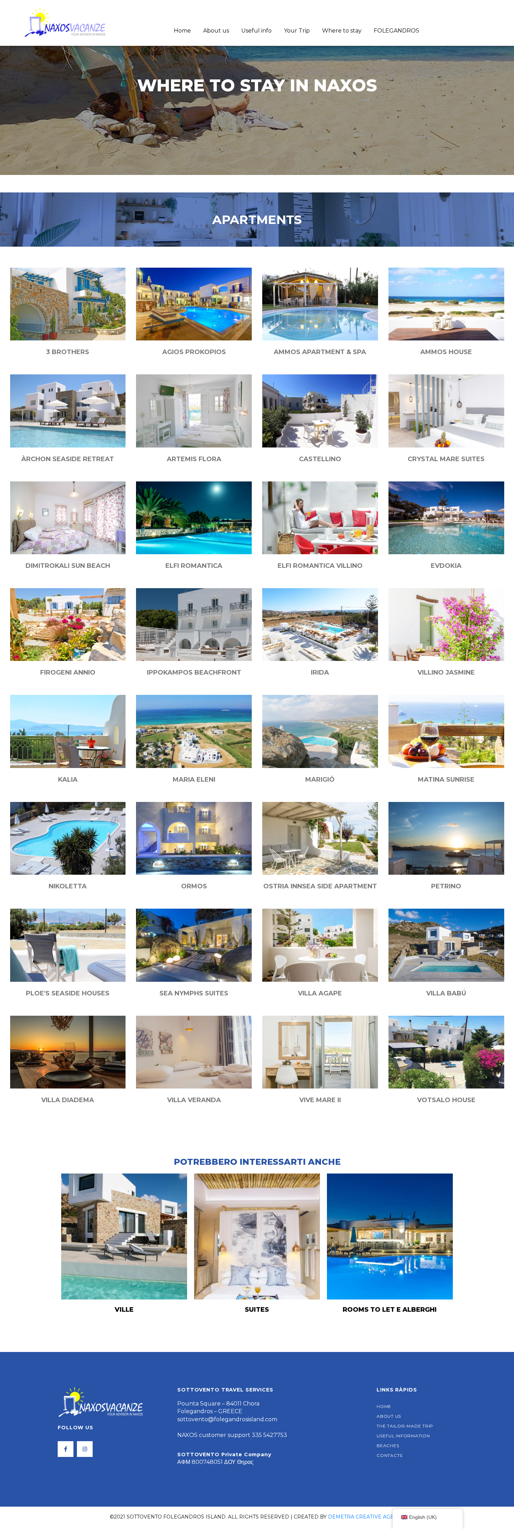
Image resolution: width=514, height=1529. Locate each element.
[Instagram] (85, 1449)
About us (216, 30)
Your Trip (297, 30)
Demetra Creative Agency (366, 1517)
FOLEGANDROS (396, 30)
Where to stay (342, 30)
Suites (257, 1309)
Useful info (256, 30)
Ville (124, 1309)
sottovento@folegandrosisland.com (227, 1419)
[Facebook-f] (65, 1449)
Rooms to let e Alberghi (390, 1309)
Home (182, 30)
